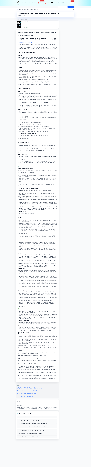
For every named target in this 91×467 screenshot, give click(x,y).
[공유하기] (73, 9)
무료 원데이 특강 (28, 2)
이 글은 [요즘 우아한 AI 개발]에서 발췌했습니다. (25, 42)
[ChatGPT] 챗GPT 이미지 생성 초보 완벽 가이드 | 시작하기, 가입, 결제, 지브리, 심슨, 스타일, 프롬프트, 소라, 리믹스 (32, 388)
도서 (23, 2)
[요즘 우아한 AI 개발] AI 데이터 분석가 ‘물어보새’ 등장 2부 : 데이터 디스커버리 (27, 390)
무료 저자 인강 (34, 2)
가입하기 (72, 2)
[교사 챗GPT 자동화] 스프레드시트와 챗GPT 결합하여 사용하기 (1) (26, 396)
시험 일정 (40, 2)
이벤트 (48, 2)
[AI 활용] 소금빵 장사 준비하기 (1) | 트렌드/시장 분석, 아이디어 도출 (26, 387)
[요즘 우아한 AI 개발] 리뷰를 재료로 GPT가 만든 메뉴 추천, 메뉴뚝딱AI (26, 393)
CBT (44, 2)
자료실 (59, 2)
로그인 (68, 2)
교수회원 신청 (63, 2)
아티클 (55, 2)
